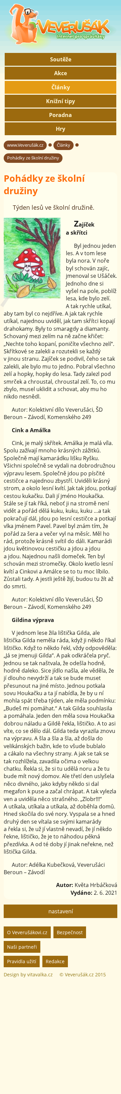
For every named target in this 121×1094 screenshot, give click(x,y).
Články (60, 87)
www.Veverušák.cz (25, 145)
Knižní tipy (60, 101)
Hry (60, 128)
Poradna (60, 115)
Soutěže (60, 59)
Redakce (55, 961)
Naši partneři (22, 947)
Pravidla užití (21, 961)
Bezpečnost (70, 932)
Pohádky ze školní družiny (33, 158)
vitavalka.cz (40, 974)
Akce (60, 73)
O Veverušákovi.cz (27, 932)
